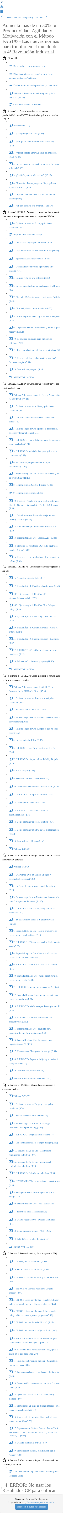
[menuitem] (2, 8)
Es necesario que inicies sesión (40, 1502)
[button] (2, 3)
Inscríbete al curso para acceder (31, 1507)
